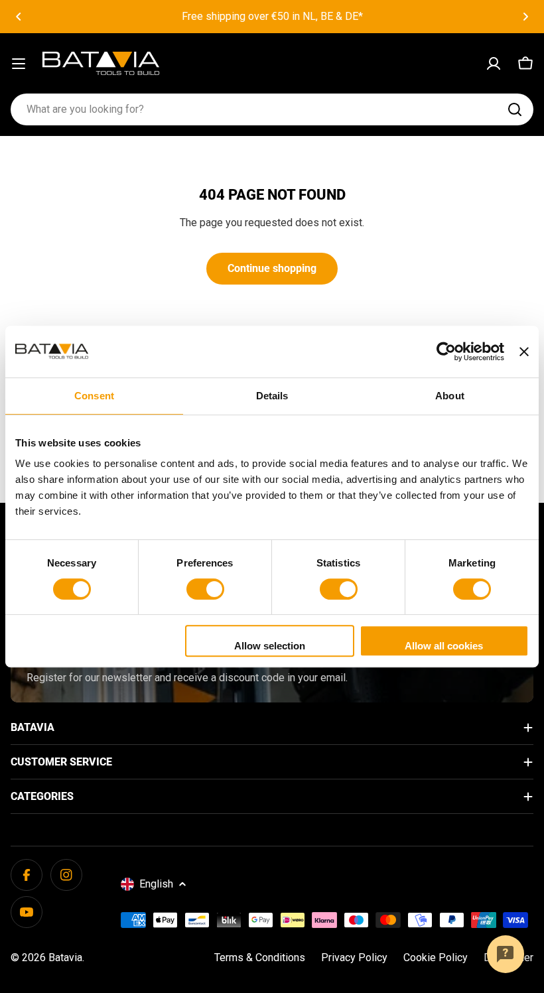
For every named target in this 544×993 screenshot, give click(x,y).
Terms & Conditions (259, 957)
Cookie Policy (435, 957)
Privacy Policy (354, 957)
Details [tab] (272, 395)
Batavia (65, 957)
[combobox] (272, 109)
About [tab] (449, 395)
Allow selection (269, 645)
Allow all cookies (444, 645)
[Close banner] (524, 351)
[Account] (494, 64)
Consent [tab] (94, 395)
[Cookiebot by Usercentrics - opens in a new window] (446, 352)
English (156, 884)
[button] (19, 17)
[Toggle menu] (19, 64)
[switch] (205, 589)
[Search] (515, 109)
